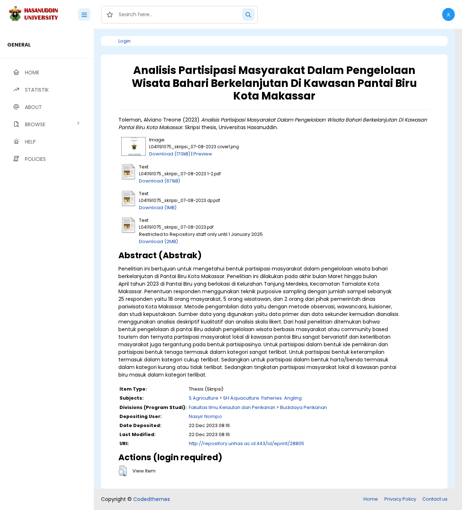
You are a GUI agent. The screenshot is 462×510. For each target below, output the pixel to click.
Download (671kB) (159, 181)
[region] (47, 269)
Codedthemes (151, 499)
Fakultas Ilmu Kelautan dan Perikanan (232, 407)
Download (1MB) (157, 208)
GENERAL (19, 44)
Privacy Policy (400, 499)
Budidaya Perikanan (303, 407)
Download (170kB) (169, 154)
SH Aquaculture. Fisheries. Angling (262, 398)
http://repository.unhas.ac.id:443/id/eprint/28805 (246, 443)
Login (124, 41)
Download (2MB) (158, 241)
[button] (448, 14)
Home (370, 499)
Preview (202, 154)
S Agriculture (203, 398)
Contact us (435, 499)
